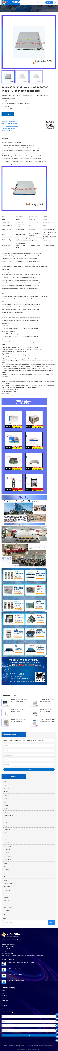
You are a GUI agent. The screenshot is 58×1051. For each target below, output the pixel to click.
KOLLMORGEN (8, 856)
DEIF (5, 802)
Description (5, 138)
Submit (29, 769)
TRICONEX (7, 900)
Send (29, 1035)
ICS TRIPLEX (7, 846)
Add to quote (7, 114)
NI (5, 877)
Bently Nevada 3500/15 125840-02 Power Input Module (18, 720)
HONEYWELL (7, 843)
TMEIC (6, 897)
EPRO (5, 822)
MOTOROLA (7, 870)
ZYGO (5, 914)
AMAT (6, 792)
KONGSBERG (7, 860)
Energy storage (8, 815)
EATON (6, 805)
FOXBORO (7, 829)
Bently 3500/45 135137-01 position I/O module (17, 710)
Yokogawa (7, 911)
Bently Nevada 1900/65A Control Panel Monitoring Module (19, 700)
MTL (5, 873)
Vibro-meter (7, 904)
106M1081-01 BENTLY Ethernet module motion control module (47, 720)
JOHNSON (7, 853)
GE (5, 832)
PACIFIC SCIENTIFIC (9, 883)
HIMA (5, 839)
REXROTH (7, 890)
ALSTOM (6, 788)
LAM (5, 863)
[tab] (29, 137)
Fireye (6, 826)
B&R (5, 795)
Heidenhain (7, 836)
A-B (5, 781)
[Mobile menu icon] (55, 2)
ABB (5, 785)
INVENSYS (7, 849)
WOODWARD (8, 907)
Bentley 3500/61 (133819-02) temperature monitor (47, 710)
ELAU (5, 809)
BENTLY (7, 117)
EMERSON (7, 812)
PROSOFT (7, 887)
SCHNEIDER (7, 894)
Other (5, 880)
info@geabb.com (10, 128)
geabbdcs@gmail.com (12, 126)
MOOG (6, 866)
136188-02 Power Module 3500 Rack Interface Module (47, 700)
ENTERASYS (7, 819)
